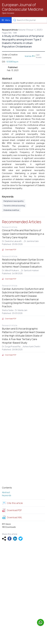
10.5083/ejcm (12, 61)
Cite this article (15, 503)
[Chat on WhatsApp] (40, 622)
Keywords (6, 495)
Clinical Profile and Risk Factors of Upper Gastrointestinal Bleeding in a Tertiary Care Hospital (23, 234)
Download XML (14, 517)
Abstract (6, 492)
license (28, 56)
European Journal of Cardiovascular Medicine (22, 7)
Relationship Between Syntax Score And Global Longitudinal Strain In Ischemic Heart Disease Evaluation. (22, 263)
